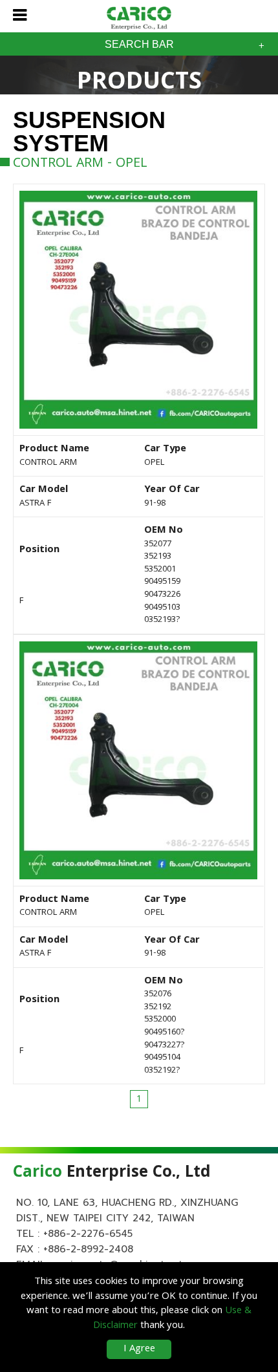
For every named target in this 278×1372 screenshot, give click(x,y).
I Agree (139, 1349)
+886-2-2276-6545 (88, 1234)
